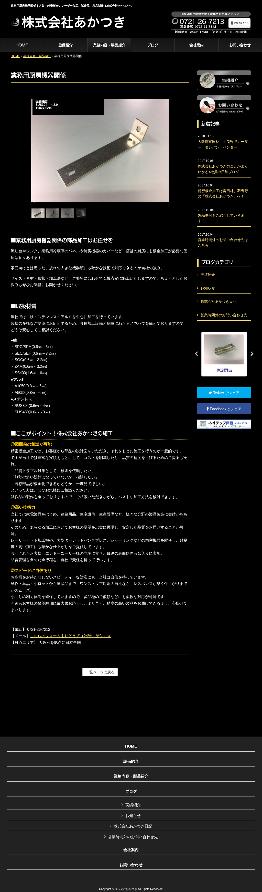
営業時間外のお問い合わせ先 (224, 315)
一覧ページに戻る (100, 672)
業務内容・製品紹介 (37, 56)
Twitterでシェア (225, 393)
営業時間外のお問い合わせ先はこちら (223, 240)
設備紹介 (131, 761)
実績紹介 (208, 274)
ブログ (131, 791)
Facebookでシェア (225, 409)
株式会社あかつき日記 (218, 301)
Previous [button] (196, 353)
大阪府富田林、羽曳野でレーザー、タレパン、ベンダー (223, 141)
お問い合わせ (131, 865)
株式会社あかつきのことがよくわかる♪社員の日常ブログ (223, 166)
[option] (224, 354)
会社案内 (131, 850)
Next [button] (252, 353)
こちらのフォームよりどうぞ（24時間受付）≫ (70, 636)
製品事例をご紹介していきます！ (221, 215)
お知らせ (208, 288)
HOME (15, 56)
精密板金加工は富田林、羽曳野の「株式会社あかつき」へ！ (223, 191)
